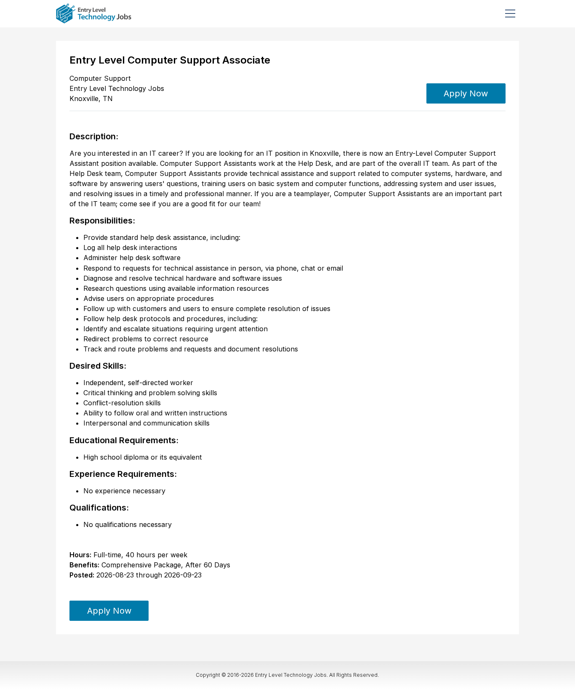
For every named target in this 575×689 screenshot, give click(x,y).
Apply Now (466, 93)
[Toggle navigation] (510, 13)
